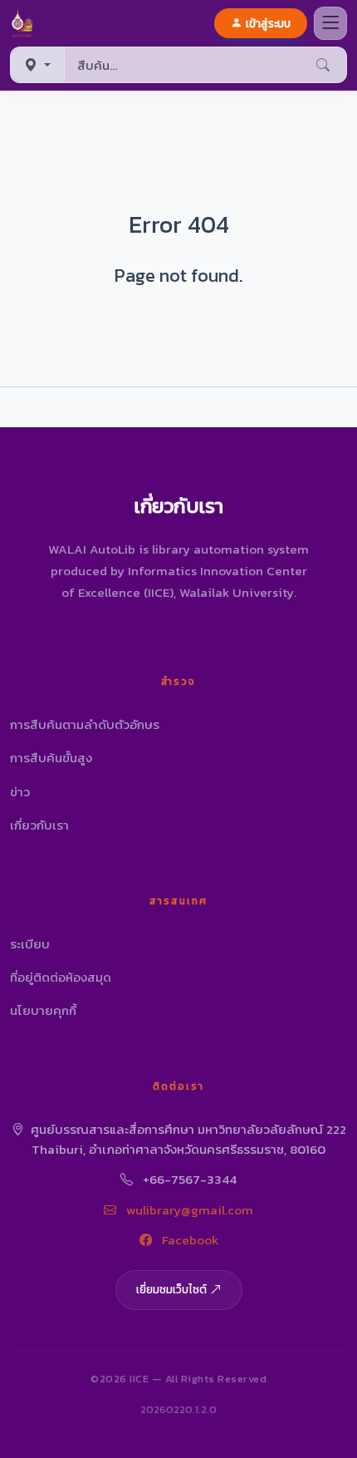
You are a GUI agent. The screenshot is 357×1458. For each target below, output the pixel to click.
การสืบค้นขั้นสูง (51, 757)
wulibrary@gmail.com (188, 1209)
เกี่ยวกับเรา (39, 825)
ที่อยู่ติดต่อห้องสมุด (60, 977)
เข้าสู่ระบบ (268, 23)
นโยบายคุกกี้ (43, 1010)
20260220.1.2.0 (178, 1409)
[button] (25, 23)
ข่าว (20, 791)
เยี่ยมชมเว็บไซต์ (171, 1289)
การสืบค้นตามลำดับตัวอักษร (84, 724)
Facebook (188, 1239)
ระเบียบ (30, 943)
